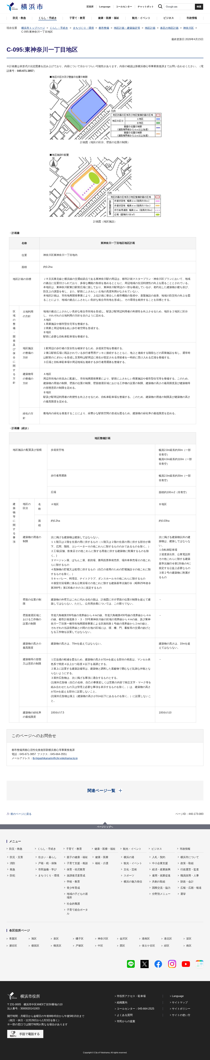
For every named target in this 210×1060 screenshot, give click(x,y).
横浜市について (189, 857)
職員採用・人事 (189, 875)
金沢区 (124, 938)
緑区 (166, 945)
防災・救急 (15, 848)
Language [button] (104, 6)
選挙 (183, 893)
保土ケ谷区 (148, 945)
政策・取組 (187, 863)
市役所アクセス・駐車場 (131, 996)
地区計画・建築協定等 (127, 28)
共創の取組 (158, 881)
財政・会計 (187, 881)
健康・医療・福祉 (105, 848)
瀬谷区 (13, 945)
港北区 (168, 938)
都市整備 (104, 28)
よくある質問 (125, 1015)
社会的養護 (73, 903)
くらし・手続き (59, 28)
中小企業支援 (160, 863)
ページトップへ (105, 826)
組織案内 (122, 1002)
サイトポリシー (181, 1008)
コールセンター (124, 6)
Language (178, 996)
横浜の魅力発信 (133, 881)
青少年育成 (73, 887)
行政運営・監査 (189, 869)
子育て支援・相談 (77, 863)
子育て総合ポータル (77, 911)
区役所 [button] (90, 6)
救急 (12, 869)
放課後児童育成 (76, 875)
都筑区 (35, 945)
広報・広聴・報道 (190, 887)
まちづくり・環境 (83, 28)
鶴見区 (57, 945)
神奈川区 (188, 28)
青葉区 (13, 938)
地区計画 (150, 28)
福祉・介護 (101, 863)
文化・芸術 (130, 869)
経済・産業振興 (161, 869)
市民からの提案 (126, 1021)
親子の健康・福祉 (77, 857)
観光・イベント (132, 848)
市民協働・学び (47, 869)
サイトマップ (180, 1002)
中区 (100, 945)
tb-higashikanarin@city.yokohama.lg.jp (55, 758)
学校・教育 (73, 881)
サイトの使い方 (181, 1015)
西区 (122, 945)
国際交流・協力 (161, 887)
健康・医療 (101, 857)
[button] (105, 791)
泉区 (56, 938)
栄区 (188, 938)
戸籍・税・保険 (47, 863)
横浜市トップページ (33, 28)
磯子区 (80, 938)
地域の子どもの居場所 (77, 895)
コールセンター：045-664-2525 (135, 1008)
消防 (12, 863)
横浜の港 (129, 857)
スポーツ (129, 875)
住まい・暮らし (47, 857)
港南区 (146, 938)
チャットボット (146, 6)
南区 (188, 945)
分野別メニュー (161, 893)
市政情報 (185, 848)
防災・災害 (16, 857)
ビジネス (156, 848)
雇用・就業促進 (161, 875)
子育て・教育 (74, 848)
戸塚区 (80, 945)
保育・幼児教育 (76, 869)
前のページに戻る (21, 814)
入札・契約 (158, 857)
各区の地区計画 (169, 28)
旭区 (34, 938)
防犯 (12, 875)
